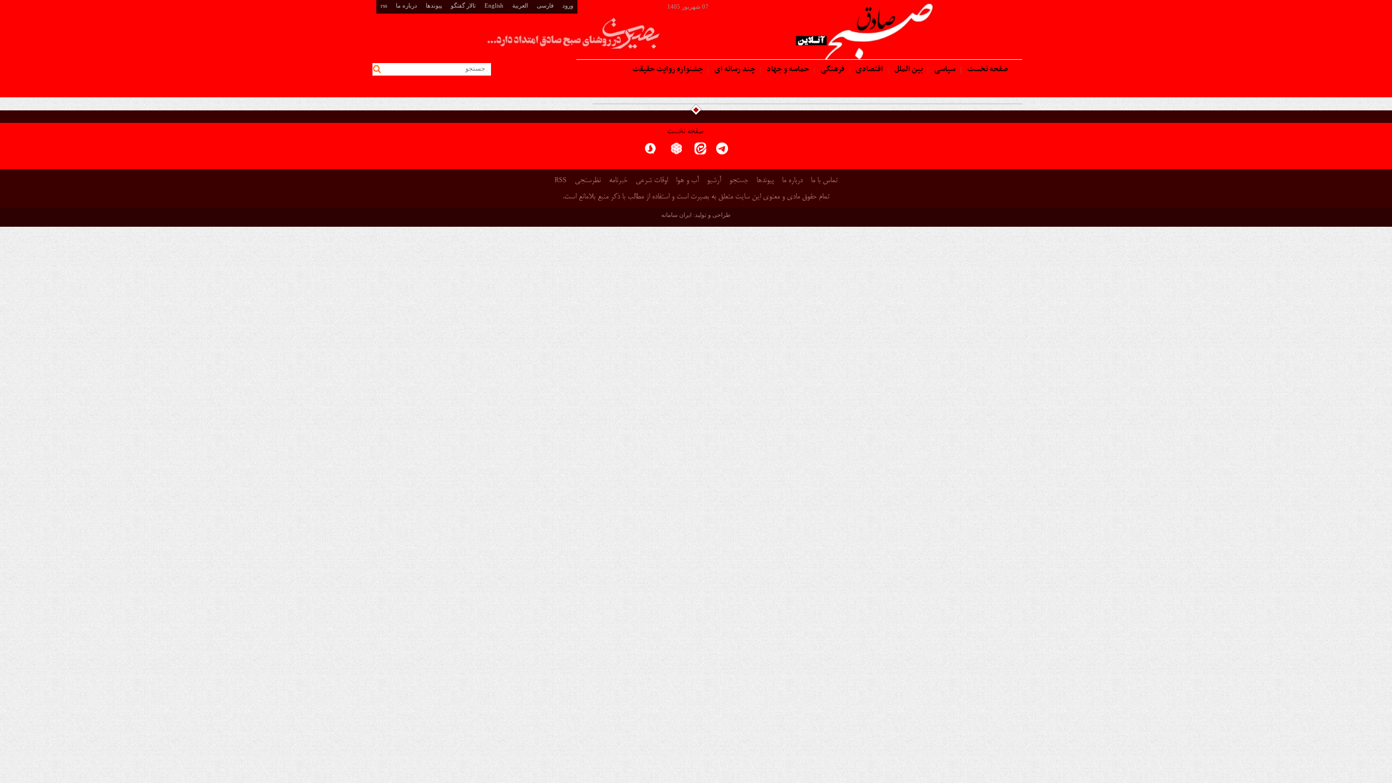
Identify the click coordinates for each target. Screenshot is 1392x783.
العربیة (520, 5)
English (494, 5)
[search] (378, 69)
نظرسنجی (588, 180)
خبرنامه (618, 180)
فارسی (545, 5)
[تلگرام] (722, 151)
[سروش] (650, 152)
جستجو (738, 180)
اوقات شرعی (652, 180)
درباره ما (406, 5)
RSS (561, 180)
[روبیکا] (676, 152)
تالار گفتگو (463, 5)
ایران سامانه (676, 215)
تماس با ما (824, 180)
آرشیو (714, 180)
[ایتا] (700, 151)
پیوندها (434, 5)
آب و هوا (687, 180)
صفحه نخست (685, 131)
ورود (567, 5)
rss (384, 5)
